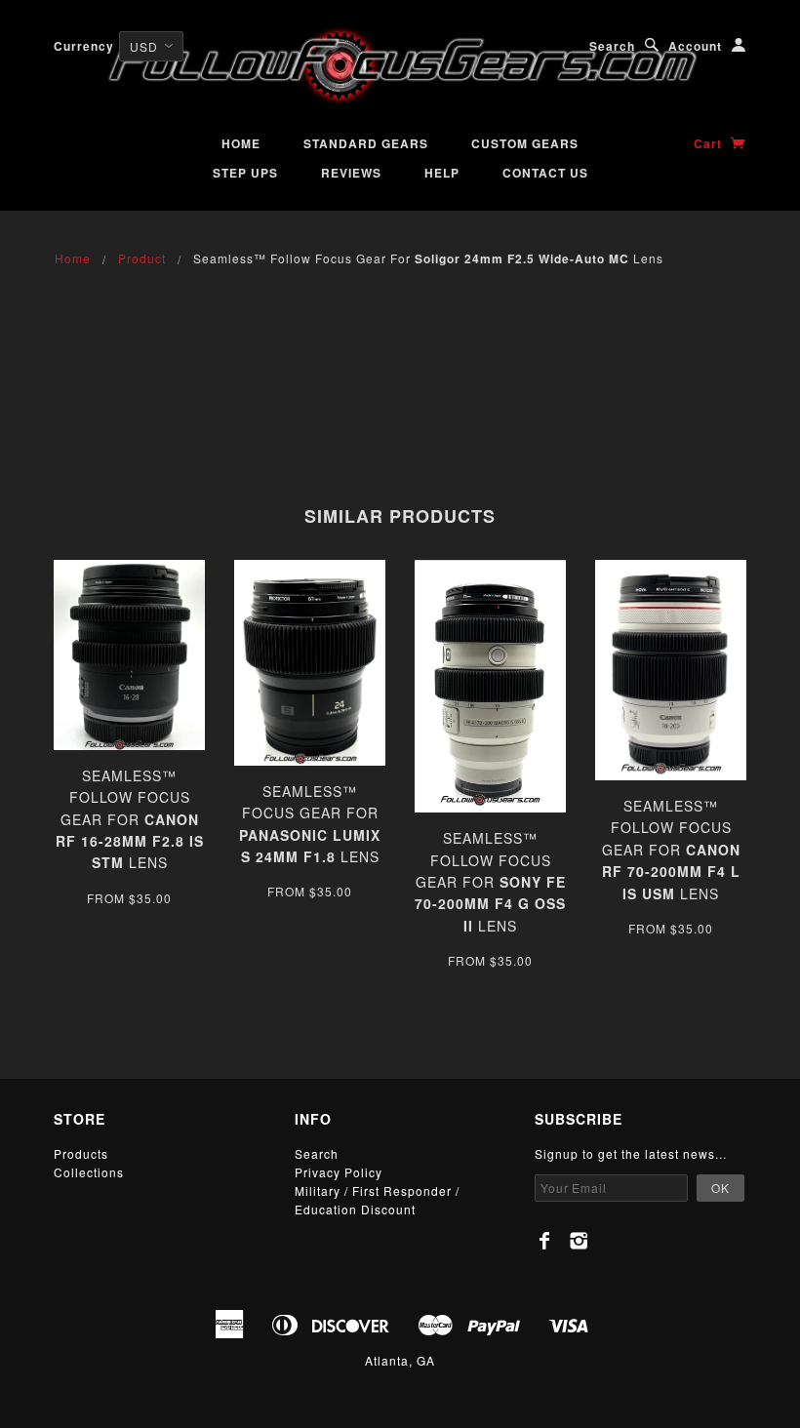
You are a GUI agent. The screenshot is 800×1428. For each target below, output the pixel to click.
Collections (89, 1172)
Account (695, 46)
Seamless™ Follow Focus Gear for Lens (130, 819)
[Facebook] (545, 1240)
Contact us (545, 172)
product (142, 258)
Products (81, 1153)
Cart (710, 143)
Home (240, 143)
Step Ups (245, 172)
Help (442, 172)
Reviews (351, 172)
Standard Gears (365, 143)
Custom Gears (525, 143)
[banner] (399, 65)
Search (612, 46)
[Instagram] (579, 1240)
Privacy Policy (338, 1172)
